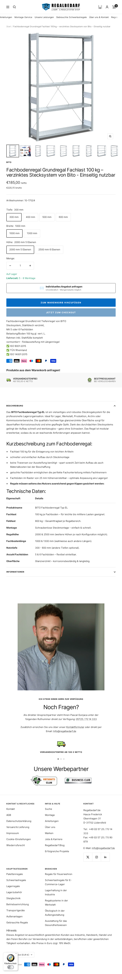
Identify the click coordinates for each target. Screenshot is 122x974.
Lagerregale (13, 886)
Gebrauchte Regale (17, 922)
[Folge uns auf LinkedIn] (105, 857)
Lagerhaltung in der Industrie (56, 892)
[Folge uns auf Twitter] (87, 857)
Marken (49, 833)
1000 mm (14, 233)
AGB (8, 814)
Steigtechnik (13, 898)
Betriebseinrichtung (17, 904)
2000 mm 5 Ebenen (20, 249)
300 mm (14, 216)
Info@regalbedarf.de (64, 731)
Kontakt (10, 808)
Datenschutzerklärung (18, 821)
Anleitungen (6, 17)
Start (8, 26)
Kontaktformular (75, 727)
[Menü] (16, 954)
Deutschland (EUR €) (18, 954)
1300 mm (32, 233)
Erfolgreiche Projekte (57, 851)
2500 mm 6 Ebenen (49, 249)
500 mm (46, 216)
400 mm (30, 216)
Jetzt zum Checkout (61, 312)
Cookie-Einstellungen (18, 839)
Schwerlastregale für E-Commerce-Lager (58, 882)
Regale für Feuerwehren (58, 874)
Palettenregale (14, 874)
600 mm (63, 216)
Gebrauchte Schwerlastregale (71, 17)
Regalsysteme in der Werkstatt (56, 902)
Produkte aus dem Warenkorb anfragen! (33, 370)
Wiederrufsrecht (15, 845)
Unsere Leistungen (44, 17)
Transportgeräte (15, 910)
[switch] (10, 967)
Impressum (12, 833)
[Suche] (14, 7)
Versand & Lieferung (17, 827)
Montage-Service (23, 17)
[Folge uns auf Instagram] (96, 857)
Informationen (15, 572)
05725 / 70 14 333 (86, 719)
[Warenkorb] (114, 7)
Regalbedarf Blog (54, 845)
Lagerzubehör (14, 892)
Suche (48, 808)
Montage (50, 814)
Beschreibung (14, 406)
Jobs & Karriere (53, 839)
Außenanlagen (14, 916)
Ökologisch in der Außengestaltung (55, 912)
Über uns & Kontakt (99, 17)
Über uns (50, 827)
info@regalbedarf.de (103, 848)
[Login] (107, 7)
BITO (8, 162)
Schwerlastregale (16, 880)
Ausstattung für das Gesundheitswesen (56, 923)
